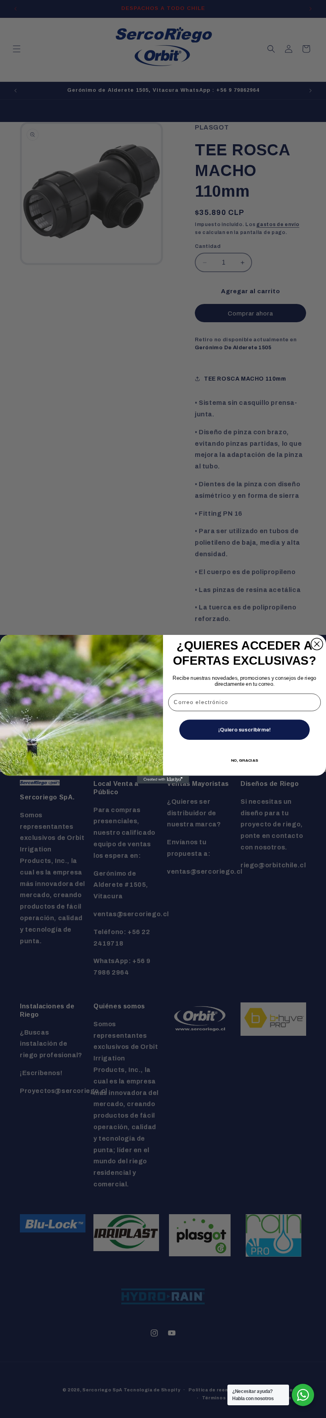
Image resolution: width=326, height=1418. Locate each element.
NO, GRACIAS (244, 760)
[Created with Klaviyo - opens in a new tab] (163, 779)
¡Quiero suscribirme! (244, 729)
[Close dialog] (317, 644)
